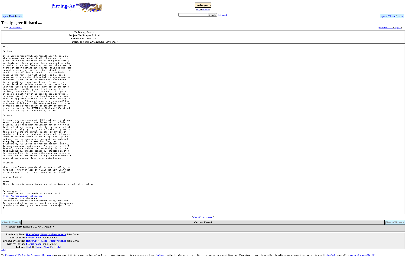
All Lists (205, 9)
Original (397, 27)
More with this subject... (203, 217)
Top (198, 9)
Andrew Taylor (330, 255)
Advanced (222, 15)
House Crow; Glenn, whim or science (46, 234)
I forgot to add (34, 237)
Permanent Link (386, 27)
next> (19, 16)
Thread (392, 16)
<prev (5, 16)
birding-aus (161, 255)
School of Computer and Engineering (38, 255)
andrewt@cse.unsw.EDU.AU (362, 255)
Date (12, 16)
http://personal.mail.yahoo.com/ (22, 196)
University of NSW (13, 255)
